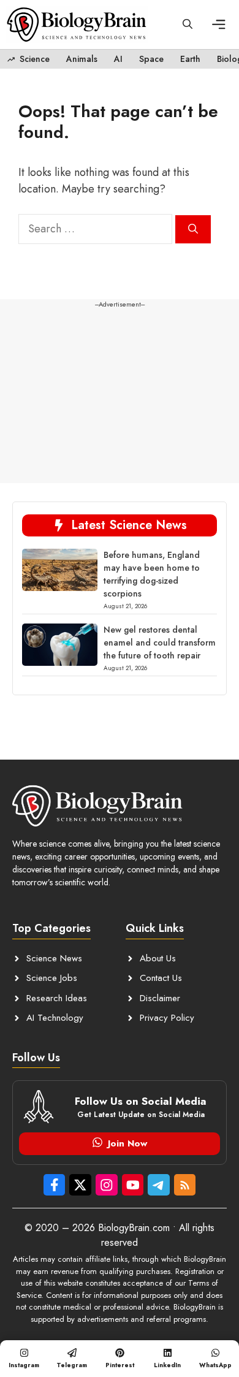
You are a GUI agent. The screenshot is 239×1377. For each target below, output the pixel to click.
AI (118, 59)
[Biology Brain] (77, 24)
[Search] (193, 229)
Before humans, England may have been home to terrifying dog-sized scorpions (152, 574)
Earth (190, 59)
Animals (81, 59)
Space (151, 59)
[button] (187, 24)
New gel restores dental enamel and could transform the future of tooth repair (160, 643)
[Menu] (220, 24)
